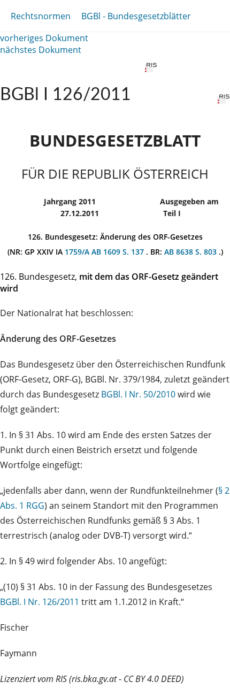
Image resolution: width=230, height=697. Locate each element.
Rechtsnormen (41, 16)
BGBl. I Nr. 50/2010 (138, 394)
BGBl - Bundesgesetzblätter (136, 16)
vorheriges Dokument (44, 38)
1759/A (78, 252)
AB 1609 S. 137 (118, 252)
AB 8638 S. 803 (191, 252)
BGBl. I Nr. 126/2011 (39, 602)
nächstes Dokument (40, 50)
